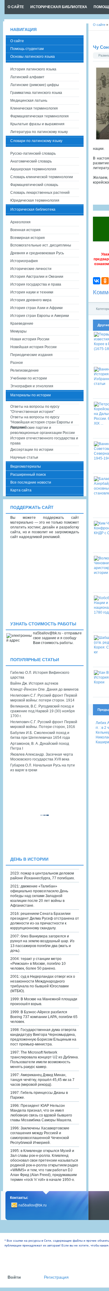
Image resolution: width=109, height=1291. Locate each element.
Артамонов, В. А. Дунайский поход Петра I (39, 746)
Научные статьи (24, 457)
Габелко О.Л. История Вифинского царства (39, 675)
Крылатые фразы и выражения (37, 124)
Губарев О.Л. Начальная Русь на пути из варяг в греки (42, 767)
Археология (20, 222)
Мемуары (18, 331)
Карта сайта (20, 490)
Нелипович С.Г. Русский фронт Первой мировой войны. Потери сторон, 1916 (43, 724)
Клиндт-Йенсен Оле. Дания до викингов (44, 689)
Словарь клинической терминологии (41, 177)
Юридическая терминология (34, 200)
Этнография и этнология (31, 386)
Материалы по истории (30, 395)
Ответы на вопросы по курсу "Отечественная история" (34, 409)
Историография (24, 261)
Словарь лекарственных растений (40, 192)
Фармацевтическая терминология (39, 116)
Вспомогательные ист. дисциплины (40, 245)
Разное (16, 363)
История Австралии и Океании (36, 276)
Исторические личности (30, 269)
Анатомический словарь (31, 161)
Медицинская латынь (28, 100)
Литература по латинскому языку (39, 132)
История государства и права (35, 284)
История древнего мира (30, 300)
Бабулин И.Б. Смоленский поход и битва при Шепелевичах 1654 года (40, 735)
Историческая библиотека (32, 209)
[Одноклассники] (105, 280)
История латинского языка (33, 69)
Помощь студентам (27, 49)
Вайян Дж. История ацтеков (34, 683)
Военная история (25, 230)
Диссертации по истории (31, 449)
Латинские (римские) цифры (34, 85)
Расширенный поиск (28, 474)
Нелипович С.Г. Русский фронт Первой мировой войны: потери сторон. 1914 (43, 697)
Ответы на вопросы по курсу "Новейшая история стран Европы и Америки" (41, 420)
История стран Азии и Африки (36, 308)
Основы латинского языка (32, 56)
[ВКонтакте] (96, 280)
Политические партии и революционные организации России (42, 430)
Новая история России (29, 339)
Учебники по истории (28, 378)
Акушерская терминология (33, 169)
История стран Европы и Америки (39, 316)
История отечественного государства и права (44, 440)
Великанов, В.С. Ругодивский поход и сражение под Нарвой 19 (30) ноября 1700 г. (42, 711)
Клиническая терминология (34, 108)
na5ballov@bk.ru (32, 1205)
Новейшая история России (33, 347)
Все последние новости (30, 482)
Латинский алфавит (27, 77)
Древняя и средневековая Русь (37, 253)
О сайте (17, 41)
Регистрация (56, 1277)
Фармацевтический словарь (34, 185)
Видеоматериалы (25, 466)
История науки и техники (31, 292)
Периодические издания (31, 355)
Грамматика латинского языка (36, 93)
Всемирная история (27, 238)
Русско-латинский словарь (33, 153)
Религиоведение (24, 370)
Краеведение (21, 323)
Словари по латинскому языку (36, 141)
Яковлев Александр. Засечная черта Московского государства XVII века (41, 756)
